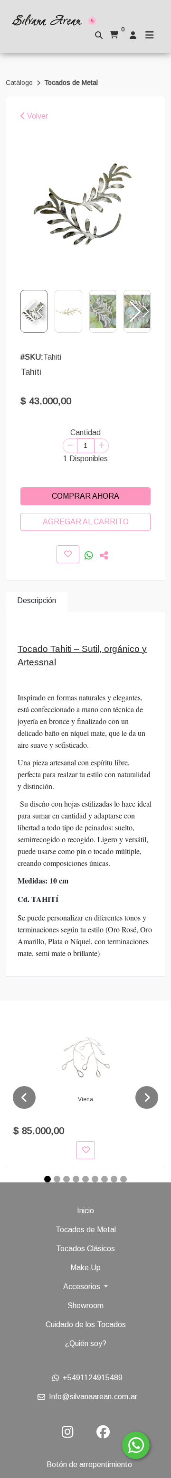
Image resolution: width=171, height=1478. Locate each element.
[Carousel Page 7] (104, 1179)
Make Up (85, 1268)
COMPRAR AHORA (85, 496)
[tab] (36, 602)
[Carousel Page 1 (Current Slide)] (47, 1179)
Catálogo (20, 82)
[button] (138, 311)
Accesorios (82, 1287)
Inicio (85, 1211)
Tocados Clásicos (85, 1249)
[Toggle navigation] (150, 35)
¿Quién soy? (85, 1343)
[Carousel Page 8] (114, 1179)
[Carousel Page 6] (95, 1179)
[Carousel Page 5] (85, 1179)
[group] (85, 202)
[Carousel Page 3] (66, 1179)
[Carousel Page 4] (76, 1179)
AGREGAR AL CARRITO (86, 522)
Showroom (85, 1305)
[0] (114, 35)
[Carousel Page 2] (57, 1179)
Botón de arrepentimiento (89, 1464)
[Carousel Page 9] (123, 1179)
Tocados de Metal (71, 82)
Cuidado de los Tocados (86, 1324)
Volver (36, 116)
